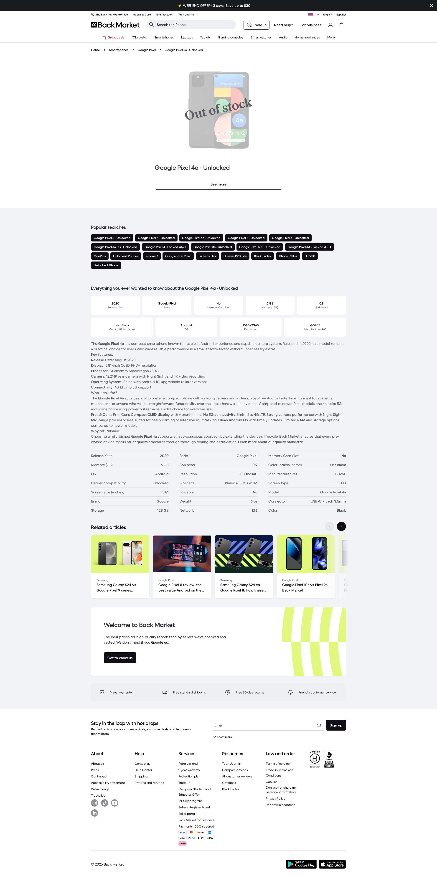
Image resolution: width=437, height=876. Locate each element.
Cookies (271, 782)
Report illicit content (280, 805)
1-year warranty (189, 770)
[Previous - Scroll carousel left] (329, 526)
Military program (190, 801)
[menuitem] (164, 37)
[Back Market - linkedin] (94, 813)
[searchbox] (195, 24)
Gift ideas (229, 783)
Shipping (141, 776)
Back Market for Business (196, 820)
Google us (159, 642)
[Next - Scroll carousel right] (341, 526)
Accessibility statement (108, 783)
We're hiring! (100, 789)
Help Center (143, 770)
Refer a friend (188, 764)
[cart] (341, 24)
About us (97, 764)
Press (95, 770)
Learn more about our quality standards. (271, 441)
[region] (218, 567)
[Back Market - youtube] (114, 803)
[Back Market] (115, 25)
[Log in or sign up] (330, 24)
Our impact (99, 776)
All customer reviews (237, 776)
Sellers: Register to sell (194, 807)
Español (341, 14)
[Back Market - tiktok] (104, 803)
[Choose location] (314, 14)
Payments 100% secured (196, 826)
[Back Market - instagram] (94, 803)
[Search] (151, 24)
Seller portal (187, 814)
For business (310, 25)
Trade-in (184, 783)
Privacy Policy (275, 798)
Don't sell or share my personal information (281, 789)
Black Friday (230, 789)
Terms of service (278, 764)
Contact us (142, 764)
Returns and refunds (149, 783)
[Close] (431, 5)
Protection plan (189, 776)
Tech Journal (231, 764)
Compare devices (235, 770)
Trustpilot (98, 795)
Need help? (283, 25)
